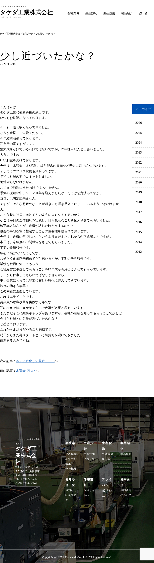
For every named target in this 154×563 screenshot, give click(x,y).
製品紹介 (127, 13)
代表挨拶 (71, 454)
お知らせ (71, 490)
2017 (138, 212)
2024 (138, 142)
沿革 (68, 464)
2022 (138, 162)
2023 (138, 152)
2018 (138, 202)
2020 (138, 182)
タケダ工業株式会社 (10, 33)
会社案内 (73, 13)
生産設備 (109, 13)
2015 (138, 232)
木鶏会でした (25, 370)
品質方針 (71, 459)
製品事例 (126, 454)
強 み (143, 13)
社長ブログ (27, 33)
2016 (138, 222)
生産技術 (91, 13)
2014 (138, 242)
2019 (138, 192)
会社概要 (71, 468)
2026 (138, 122)
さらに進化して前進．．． (35, 361)
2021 (138, 172)
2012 (138, 251)
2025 (138, 132)
